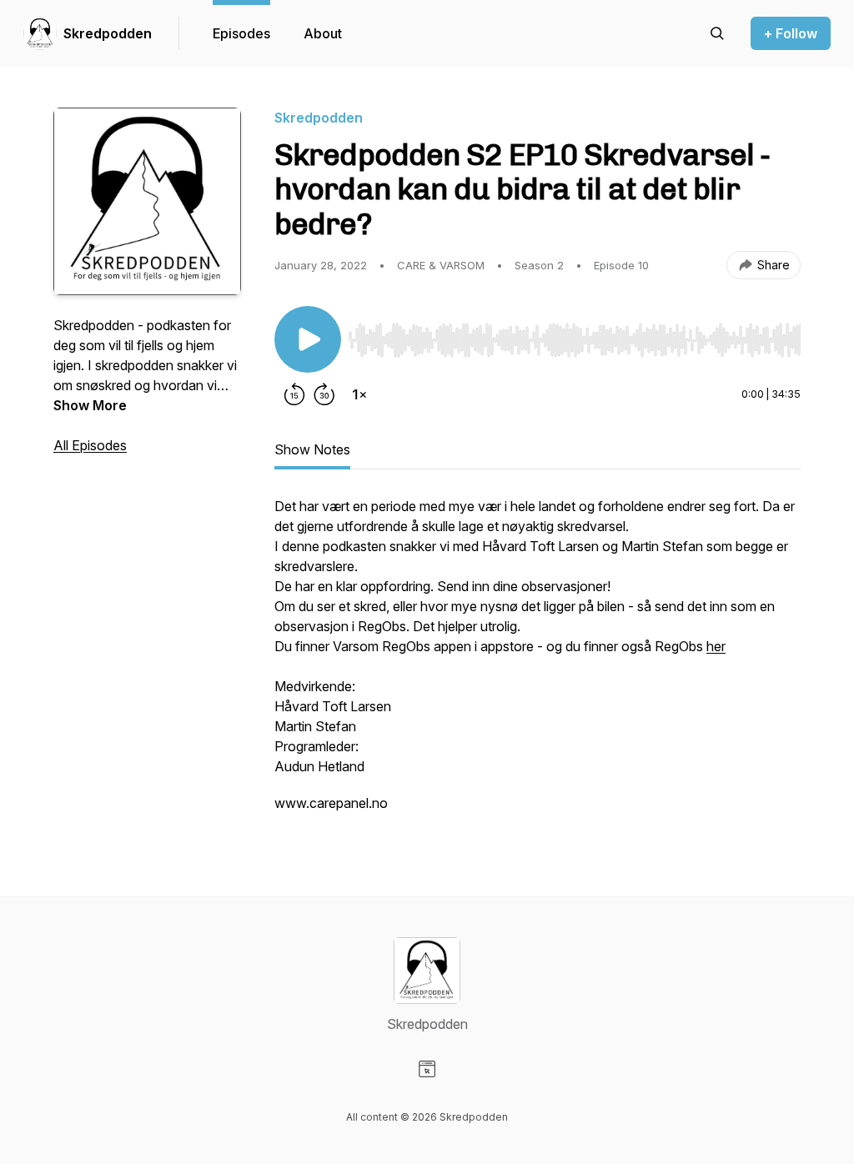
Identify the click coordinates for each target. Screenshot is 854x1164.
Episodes (241, 33)
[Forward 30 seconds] (324, 394)
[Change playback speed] (359, 394)
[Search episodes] (717, 33)
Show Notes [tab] (312, 449)
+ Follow (790, 33)
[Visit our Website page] (427, 1069)
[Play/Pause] (307, 339)
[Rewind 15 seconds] (294, 394)
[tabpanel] (537, 663)
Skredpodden (107, 33)
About (323, 33)
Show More (90, 405)
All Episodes (90, 445)
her (716, 646)
